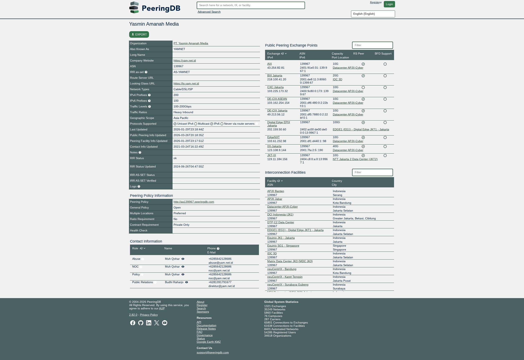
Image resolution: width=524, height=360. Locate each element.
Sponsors (203, 311)
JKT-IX (271, 155)
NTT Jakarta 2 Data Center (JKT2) (355, 159)
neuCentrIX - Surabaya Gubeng (287, 284)
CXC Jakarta (275, 87)
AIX (269, 63)
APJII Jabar (274, 199)
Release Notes (206, 328)
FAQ (199, 332)
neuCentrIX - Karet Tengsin (285, 276)
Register (374, 2)
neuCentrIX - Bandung (281, 269)
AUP (161, 308)
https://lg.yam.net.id (186, 83)
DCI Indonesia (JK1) (280, 214)
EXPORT (139, 34)
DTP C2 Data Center (280, 222)
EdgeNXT (273, 137)
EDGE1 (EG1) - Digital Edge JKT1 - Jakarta (361, 129)
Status (201, 338)
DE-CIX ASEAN (277, 98)
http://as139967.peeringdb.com (194, 201)
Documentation (206, 325)
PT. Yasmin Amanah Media (191, 43)
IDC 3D (337, 79)
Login (389, 4)
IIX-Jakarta (274, 146)
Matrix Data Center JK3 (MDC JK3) (290, 261)
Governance (205, 335)
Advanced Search (209, 11)
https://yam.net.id (185, 60)
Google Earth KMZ (209, 341)
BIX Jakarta (274, 75)
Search (201, 308)
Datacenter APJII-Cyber (348, 67)
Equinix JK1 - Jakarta (281, 237)
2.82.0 (133, 314)
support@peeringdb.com (213, 352)
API (199, 322)
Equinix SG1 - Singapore (283, 245)
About (200, 301)
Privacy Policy (149, 314)
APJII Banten (275, 191)
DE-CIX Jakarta (277, 110)
